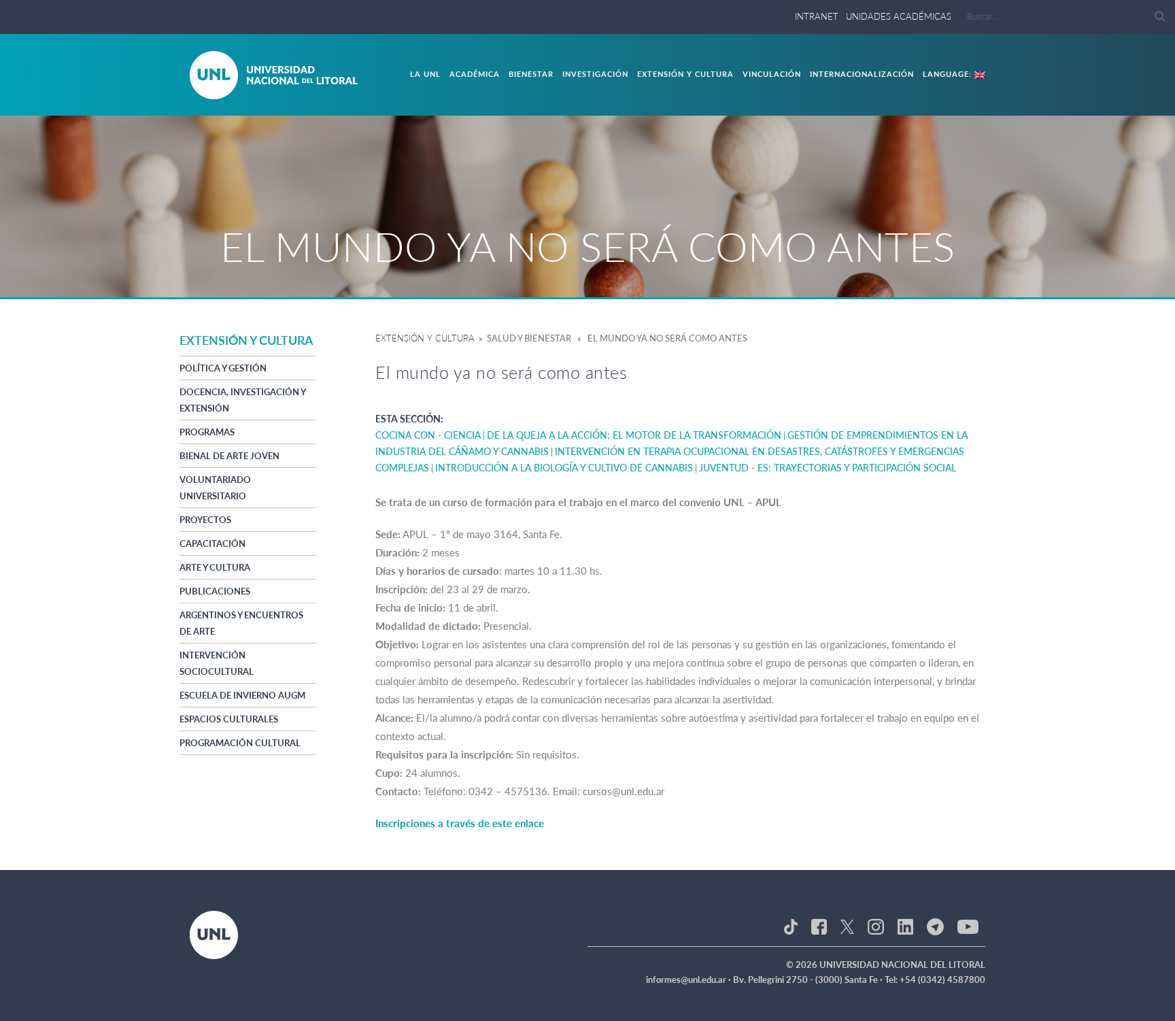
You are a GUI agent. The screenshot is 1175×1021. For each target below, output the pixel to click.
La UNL (425, 73)
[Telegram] (935, 925)
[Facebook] (819, 925)
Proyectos (205, 519)
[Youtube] (967, 925)
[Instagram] (875, 925)
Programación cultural (240, 742)
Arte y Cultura (215, 567)
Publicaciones (215, 591)
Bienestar (531, 73)
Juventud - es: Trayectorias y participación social (827, 467)
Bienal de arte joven (229, 455)
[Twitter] (847, 925)
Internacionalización (862, 73)
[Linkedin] (905, 925)
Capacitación (212, 543)
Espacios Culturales (229, 719)
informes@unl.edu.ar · (689, 979)
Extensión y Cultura (685, 73)
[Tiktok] (791, 925)
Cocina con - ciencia (428, 435)
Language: (948, 73)
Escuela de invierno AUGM (242, 695)
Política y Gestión (223, 368)
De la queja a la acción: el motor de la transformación (634, 435)
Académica (474, 73)
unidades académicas (898, 16)
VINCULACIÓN (772, 73)
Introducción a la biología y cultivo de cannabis (564, 467)
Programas (207, 431)
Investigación (595, 73)
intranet (816, 16)
